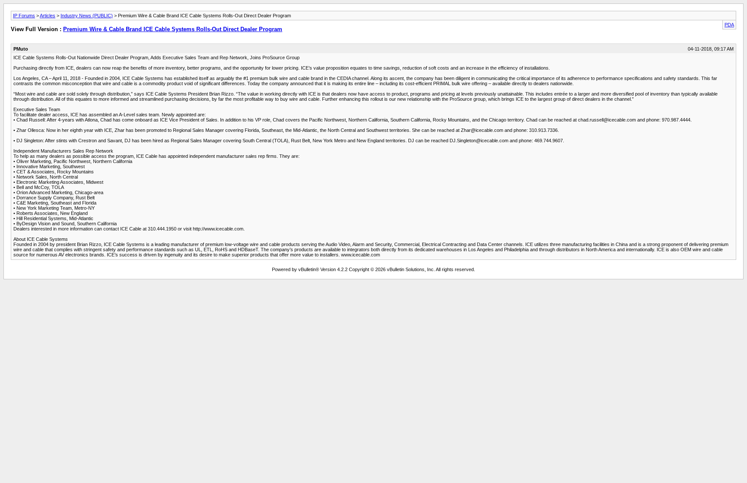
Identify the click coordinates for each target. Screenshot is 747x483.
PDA (729, 24)
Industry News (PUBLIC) (87, 15)
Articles (47, 15)
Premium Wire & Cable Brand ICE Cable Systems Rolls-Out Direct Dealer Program (172, 29)
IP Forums (24, 15)
